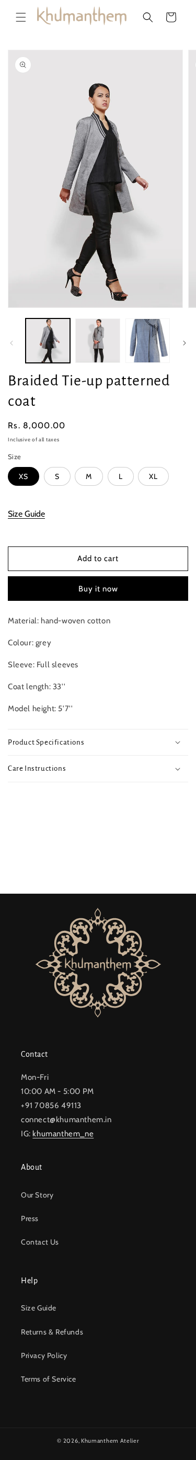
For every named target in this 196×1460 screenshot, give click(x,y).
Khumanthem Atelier (110, 1440)
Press (30, 1218)
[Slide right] (184, 343)
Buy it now (98, 589)
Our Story (37, 1195)
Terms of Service (48, 1379)
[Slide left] (11, 343)
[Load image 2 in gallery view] (97, 340)
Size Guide (26, 514)
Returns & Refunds (52, 1332)
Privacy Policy (44, 1355)
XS (23, 476)
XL (153, 476)
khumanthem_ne (63, 1133)
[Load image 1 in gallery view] (48, 340)
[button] (20, 17)
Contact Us (40, 1242)
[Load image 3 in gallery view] (147, 340)
